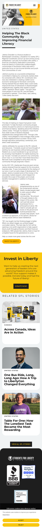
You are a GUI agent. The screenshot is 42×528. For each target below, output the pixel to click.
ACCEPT (21, 520)
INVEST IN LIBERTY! (11, 241)
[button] (34, 5)
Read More (6, 515)
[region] (21, 519)
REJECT (21, 525)
